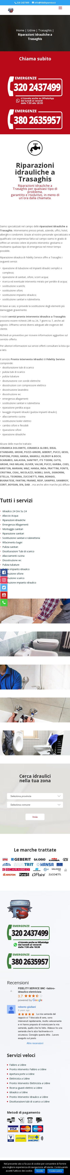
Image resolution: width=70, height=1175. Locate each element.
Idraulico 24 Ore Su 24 (14, 511)
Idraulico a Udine (18, 1092)
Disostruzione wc (11, 560)
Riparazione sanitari (13, 533)
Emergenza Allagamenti (15, 524)
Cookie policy (55, 1171)
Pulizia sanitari (10, 546)
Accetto (39, 1171)
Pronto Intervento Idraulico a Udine (28, 1097)
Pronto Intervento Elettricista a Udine (29, 1083)
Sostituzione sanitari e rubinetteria (21, 538)
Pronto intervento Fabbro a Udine (27, 1069)
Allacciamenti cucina (13, 555)
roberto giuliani (27, 1006)
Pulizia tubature (10, 564)
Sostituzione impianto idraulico (19, 582)
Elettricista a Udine (19, 1078)
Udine (31, 30)
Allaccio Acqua (10, 515)
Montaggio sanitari (12, 529)
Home (20, 30)
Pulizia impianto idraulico (16, 569)
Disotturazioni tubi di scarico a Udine (29, 1101)
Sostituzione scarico (13, 578)
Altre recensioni (35, 1043)
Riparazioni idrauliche (13, 520)
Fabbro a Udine (17, 1064)
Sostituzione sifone (12, 573)
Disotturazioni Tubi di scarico (18, 551)
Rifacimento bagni (12, 542)
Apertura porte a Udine (21, 1074)
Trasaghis (45, 30)
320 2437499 (23, 2)
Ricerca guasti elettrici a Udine (25, 1087)
